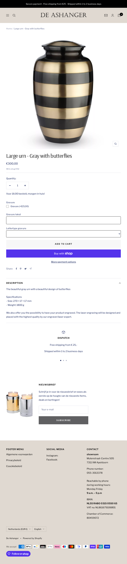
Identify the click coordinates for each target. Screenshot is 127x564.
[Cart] (119, 15)
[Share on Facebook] (16, 269)
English (37, 529)
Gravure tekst (13, 214)
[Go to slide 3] (66, 360)
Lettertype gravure (16, 228)
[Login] (112, 15)
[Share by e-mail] (31, 269)
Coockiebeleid (14, 466)
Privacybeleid (13, 460)
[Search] (14, 15)
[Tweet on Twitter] (25, 269)
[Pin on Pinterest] (20, 269)
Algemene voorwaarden (19, 454)
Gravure (10, 202)
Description (14, 283)
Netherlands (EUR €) (18, 529)
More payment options (63, 261)
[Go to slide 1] (60, 360)
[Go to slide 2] (63, 360)
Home (9, 28)
